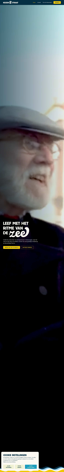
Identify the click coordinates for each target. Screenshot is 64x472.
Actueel (39, 2)
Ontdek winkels (27, 247)
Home (34, 2)
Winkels (57, 2)
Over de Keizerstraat (47, 2)
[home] (10, 2)
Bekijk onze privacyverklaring (9, 462)
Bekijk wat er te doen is (11, 247)
